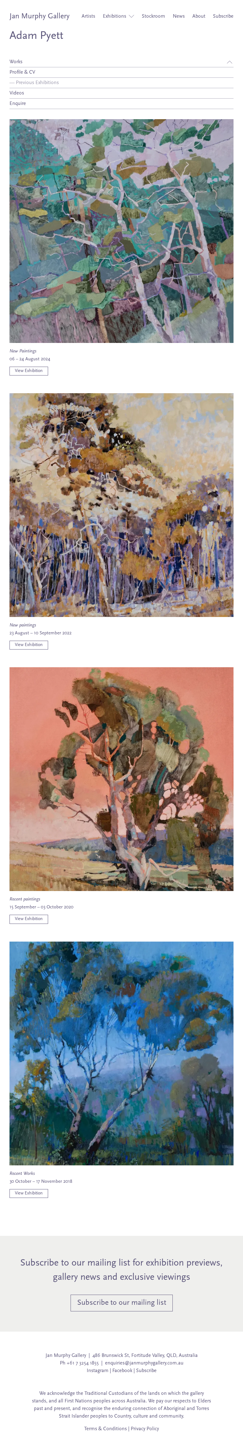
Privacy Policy (145, 1429)
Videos (16, 93)
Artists (88, 16)
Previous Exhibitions (34, 82)
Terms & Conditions (105, 1429)
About (198, 16)
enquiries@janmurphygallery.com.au (144, 1363)
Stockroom (153, 16)
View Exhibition (29, 371)
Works (15, 61)
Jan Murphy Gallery (39, 16)
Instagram (98, 1370)
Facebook (122, 1370)
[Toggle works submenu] (230, 62)
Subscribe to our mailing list (121, 1303)
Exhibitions (115, 16)
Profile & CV (22, 72)
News (179, 16)
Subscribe (223, 16)
